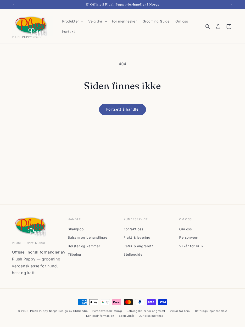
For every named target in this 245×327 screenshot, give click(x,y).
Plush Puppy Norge (43, 311)
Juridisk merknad (151, 315)
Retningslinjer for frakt (211, 311)
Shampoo (76, 229)
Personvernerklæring (107, 311)
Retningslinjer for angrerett (146, 311)
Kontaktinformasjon (100, 315)
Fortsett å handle (122, 109)
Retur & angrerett (138, 246)
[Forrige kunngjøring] (13, 4)
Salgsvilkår (126, 315)
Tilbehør (75, 254)
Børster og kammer (84, 246)
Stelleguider (133, 254)
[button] (72, 21)
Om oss (185, 229)
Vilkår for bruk (191, 246)
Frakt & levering (136, 237)
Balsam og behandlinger (88, 237)
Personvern (188, 237)
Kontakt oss (133, 229)
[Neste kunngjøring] (231, 4)
